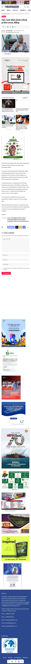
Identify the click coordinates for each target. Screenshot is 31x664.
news (19, 219)
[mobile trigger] (3, 7)
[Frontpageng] (11, 7)
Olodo (15, 221)
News (3, 16)
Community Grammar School (18, 218)
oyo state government (23, 221)
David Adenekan (9, 30)
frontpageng (10, 219)
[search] (25, 7)
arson (8, 218)
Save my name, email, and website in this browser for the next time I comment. (16, 269)
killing (15, 219)
